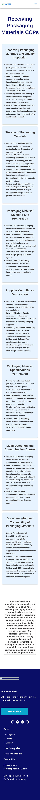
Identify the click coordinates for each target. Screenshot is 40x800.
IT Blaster (8, 742)
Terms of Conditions (13, 753)
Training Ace (9, 734)
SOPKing (8, 738)
